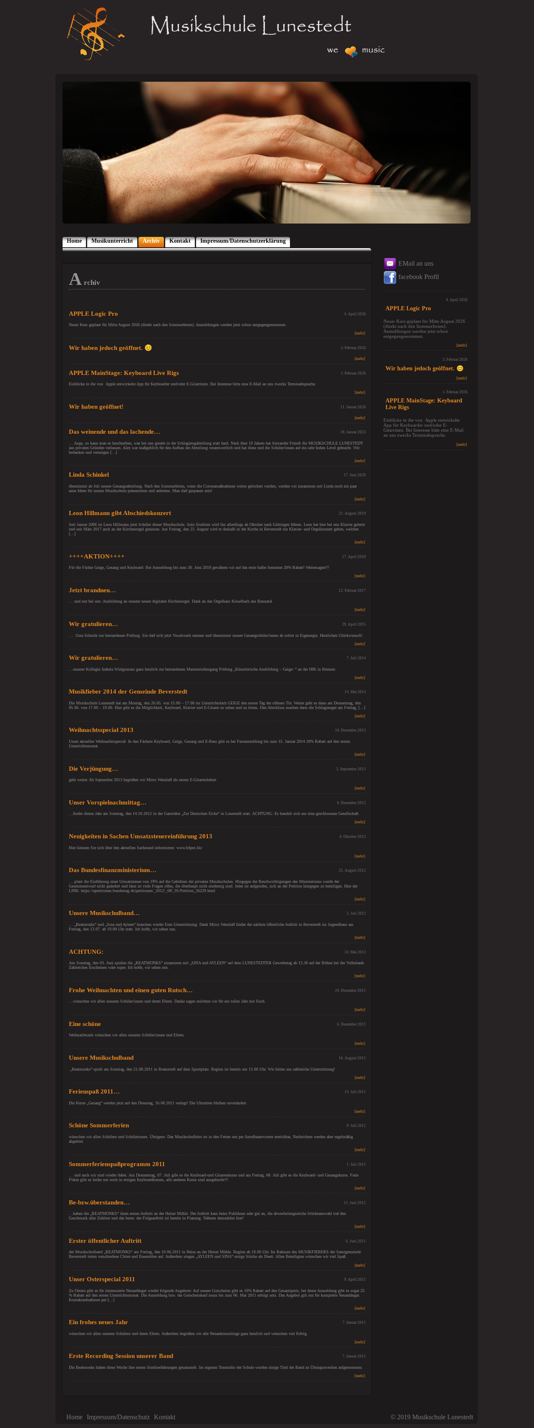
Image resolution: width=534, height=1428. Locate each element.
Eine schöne (85, 1024)
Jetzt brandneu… (92, 590)
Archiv (151, 240)
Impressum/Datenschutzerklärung (243, 240)
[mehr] (360, 333)
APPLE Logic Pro (93, 313)
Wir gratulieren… (93, 624)
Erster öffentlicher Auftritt (105, 1240)
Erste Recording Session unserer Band (121, 1356)
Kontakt (180, 240)
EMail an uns (415, 263)
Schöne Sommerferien (99, 1125)
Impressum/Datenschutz (118, 1416)
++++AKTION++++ (97, 556)
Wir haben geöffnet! (96, 406)
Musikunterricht (112, 240)
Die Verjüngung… (93, 768)
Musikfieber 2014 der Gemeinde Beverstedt (128, 691)
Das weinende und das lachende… (114, 431)
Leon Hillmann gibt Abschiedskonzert (120, 513)
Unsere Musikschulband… (104, 913)
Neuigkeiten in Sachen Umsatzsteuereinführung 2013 (140, 836)
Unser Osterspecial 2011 (102, 1279)
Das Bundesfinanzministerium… (112, 870)
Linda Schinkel (89, 474)
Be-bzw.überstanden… (99, 1202)
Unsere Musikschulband (101, 1057)
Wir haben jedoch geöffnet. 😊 (110, 347)
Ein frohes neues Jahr (98, 1322)
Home (74, 240)
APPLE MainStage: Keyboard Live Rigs (124, 373)
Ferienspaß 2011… (94, 1091)
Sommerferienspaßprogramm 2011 (117, 1164)
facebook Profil (418, 276)
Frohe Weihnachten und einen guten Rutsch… (131, 990)
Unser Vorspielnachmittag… (107, 802)
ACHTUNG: (86, 951)
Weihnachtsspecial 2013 (101, 730)
